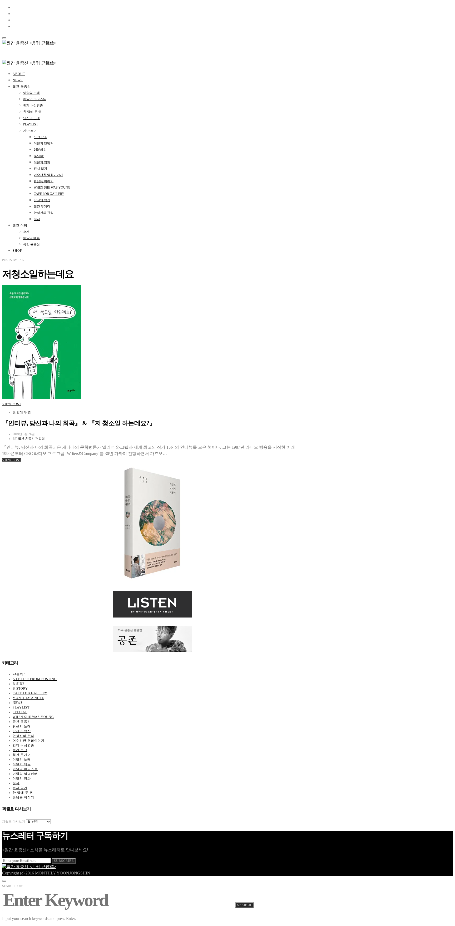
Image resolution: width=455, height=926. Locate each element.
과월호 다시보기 (13, 821)
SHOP (17, 250)
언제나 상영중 (33, 105)
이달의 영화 (42, 162)
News (18, 80)
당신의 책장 (42, 200)
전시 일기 (40, 168)
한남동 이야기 (43, 181)
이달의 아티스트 (34, 99)
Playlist (30, 124)
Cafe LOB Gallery (49, 194)
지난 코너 (30, 131)
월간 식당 (20, 225)
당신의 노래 (31, 118)
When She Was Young (52, 187)
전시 (37, 219)
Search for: (12, 886)
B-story (20, 688)
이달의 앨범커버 (45, 143)
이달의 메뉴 (31, 238)
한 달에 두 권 (32, 112)
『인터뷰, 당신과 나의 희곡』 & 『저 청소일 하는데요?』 (78, 423)
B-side (39, 156)
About (19, 74)
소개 (26, 232)
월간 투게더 (42, 206)
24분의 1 (40, 149)
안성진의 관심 (43, 213)
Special (40, 137)
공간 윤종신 (31, 244)
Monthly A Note (28, 698)
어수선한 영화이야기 (48, 175)
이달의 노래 (31, 93)
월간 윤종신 (22, 86)
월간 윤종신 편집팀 (31, 439)
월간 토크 (20, 750)
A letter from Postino (35, 679)
